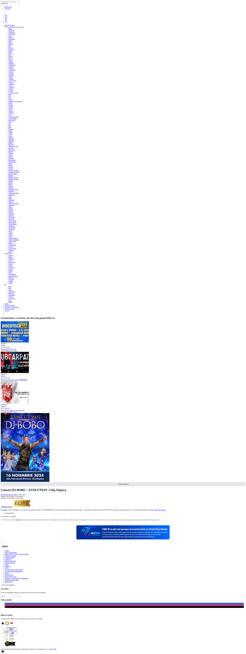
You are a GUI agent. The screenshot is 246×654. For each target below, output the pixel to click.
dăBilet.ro (8, 566)
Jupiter (10, 131)
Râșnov (10, 181)
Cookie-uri (8, 559)
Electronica (11, 291)
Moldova (11, 278)
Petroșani (11, 158)
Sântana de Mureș (13, 193)
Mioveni (11, 148)
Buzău (10, 60)
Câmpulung (12, 65)
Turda (10, 236)
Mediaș (10, 143)
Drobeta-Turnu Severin (15, 101)
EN (6, 17)
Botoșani (11, 49)
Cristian (10, 91)
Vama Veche (12, 241)
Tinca (10, 231)
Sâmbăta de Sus (13, 189)
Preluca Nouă (12, 174)
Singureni (11, 205)
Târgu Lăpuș (12, 221)
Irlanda (10, 271)
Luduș (10, 134)
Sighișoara (11, 200)
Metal (10, 290)
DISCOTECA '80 (8, 349)
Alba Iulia (11, 32)
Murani (10, 151)
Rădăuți (10, 176)
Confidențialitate (10, 557)
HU (6, 20)
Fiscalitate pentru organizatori (13, 571)
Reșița (10, 184)
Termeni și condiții (10, 556)
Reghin (10, 183)
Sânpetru (11, 191)
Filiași (10, 103)
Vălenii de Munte (13, 240)
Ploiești (10, 167)
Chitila (10, 77)
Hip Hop (11, 293)
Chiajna (10, 72)
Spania (10, 283)
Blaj (9, 46)
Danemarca (11, 262)
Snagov (10, 212)
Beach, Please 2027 (11, 576)
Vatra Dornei (12, 245)
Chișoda (10, 75)
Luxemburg (12, 274)
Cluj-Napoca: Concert (14, 380)
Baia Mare (11, 39)
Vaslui (10, 243)
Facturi (7, 573)
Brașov (10, 53)
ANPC (7, 568)
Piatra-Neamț (12, 162)
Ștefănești (11, 214)
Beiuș (10, 42)
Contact (7, 550)
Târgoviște (11, 217)
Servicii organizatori (11, 552)
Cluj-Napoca (12, 80)
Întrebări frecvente (10, 561)
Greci (10, 115)
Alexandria (11, 34)
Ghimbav (11, 112)
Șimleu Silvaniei (13, 203)
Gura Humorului (13, 117)
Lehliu (10, 132)
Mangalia (11, 139)
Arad (10, 36)
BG (6, 18)
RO (6, 15)
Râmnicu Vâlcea (13, 179)
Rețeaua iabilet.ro (10, 563)
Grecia (10, 269)
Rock (10, 286)
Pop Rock (11, 298)
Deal (9, 94)
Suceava (11, 215)
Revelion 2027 (9, 575)
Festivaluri (11, 295)
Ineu (9, 127)
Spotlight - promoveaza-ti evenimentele (16, 578)
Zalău (10, 252)
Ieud (9, 125)
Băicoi (10, 41)
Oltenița (10, 153)
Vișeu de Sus (12, 248)
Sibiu (10, 198)
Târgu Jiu (11, 219)
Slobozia (11, 210)
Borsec (10, 48)
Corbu (10, 86)
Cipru (10, 260)
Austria (10, 255)
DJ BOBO (4, 510)
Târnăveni (11, 226)
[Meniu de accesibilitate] (3, 651)
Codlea (10, 82)
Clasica (10, 297)
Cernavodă (11, 70)
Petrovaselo (11, 160)
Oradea (10, 157)
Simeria (10, 202)
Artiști (6, 564)
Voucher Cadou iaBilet (11, 580)
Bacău (10, 37)
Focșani (10, 108)
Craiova (10, 89)
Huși (9, 122)
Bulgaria (11, 259)
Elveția (10, 264)
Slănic (10, 207)
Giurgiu (10, 113)
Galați (10, 110)
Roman (10, 186)
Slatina (10, 208)
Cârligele (11, 68)
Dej (9, 96)
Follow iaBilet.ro (123, 484)
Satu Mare (11, 195)
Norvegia (11, 279)
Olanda (10, 281)
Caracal (10, 67)
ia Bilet (3, 345)
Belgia (10, 257)
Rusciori (11, 188)
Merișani (11, 144)
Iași (9, 124)
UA (6, 22)
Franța (10, 266)
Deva (10, 98)
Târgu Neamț (12, 224)
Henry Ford (52, 649)
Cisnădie (11, 79)
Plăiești (10, 165)
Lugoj (10, 136)
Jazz (9, 300)
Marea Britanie (12, 276)
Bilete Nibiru (8, 582)
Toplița (10, 233)
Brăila (10, 51)
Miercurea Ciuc (13, 146)
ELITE (18, 520)
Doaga (10, 99)
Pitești (10, 163)
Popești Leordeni (13, 170)
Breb (9, 55)
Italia (9, 272)
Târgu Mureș (12, 222)
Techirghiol (11, 227)
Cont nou (7, 8)
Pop (9, 288)
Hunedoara (11, 120)
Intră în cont (8, 7)
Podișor (10, 169)
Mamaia (10, 138)
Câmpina (11, 63)
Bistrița (10, 44)
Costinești (11, 87)
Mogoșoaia (11, 150)
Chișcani (11, 74)
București (11, 30)
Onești (10, 155)
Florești (10, 105)
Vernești (10, 246)
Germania (11, 267)
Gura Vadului (12, 119)
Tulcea (10, 234)
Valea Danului (12, 238)
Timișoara (11, 229)
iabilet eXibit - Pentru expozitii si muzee (17, 554)
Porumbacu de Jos (14, 172)
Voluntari (11, 250)
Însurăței (11, 129)
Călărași (10, 61)
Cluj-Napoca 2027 (12, 410)
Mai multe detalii (160, 510)
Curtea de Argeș (13, 93)
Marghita (11, 141)
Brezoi (10, 56)
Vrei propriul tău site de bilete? (14, 570)
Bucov (10, 58)
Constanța (11, 84)
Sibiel (10, 196)
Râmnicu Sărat (12, 177)
